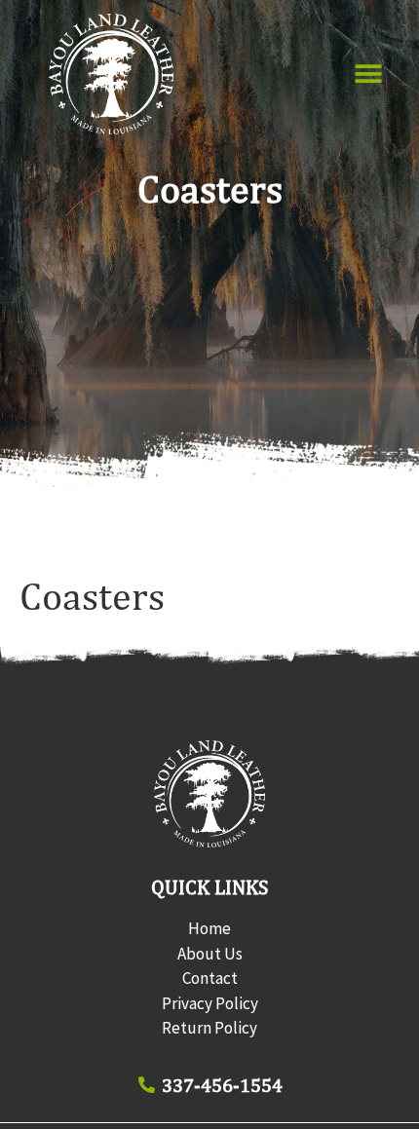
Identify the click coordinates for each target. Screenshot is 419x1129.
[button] (369, 74)
